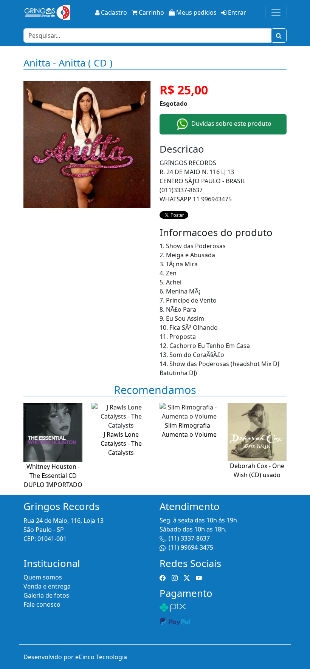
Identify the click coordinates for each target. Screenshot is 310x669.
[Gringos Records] (46, 12)
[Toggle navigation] (276, 12)
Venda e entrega (47, 586)
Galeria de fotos (46, 595)
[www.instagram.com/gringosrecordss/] (175, 577)
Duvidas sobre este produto (230, 123)
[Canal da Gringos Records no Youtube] (199, 577)
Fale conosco (41, 604)
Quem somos (42, 577)
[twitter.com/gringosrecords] (187, 577)
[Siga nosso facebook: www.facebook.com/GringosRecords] (163, 577)
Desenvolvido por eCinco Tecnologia (75, 657)
